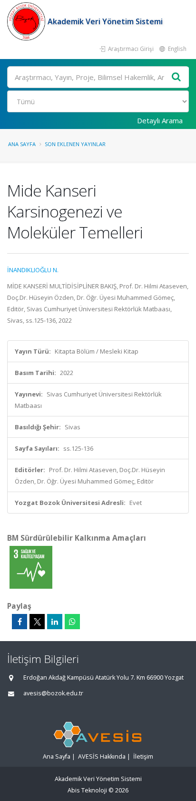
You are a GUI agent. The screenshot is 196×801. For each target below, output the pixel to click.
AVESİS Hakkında (102, 756)
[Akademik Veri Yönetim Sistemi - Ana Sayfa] (27, 21)
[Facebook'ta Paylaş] (19, 621)
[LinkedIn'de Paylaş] (54, 621)
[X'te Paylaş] (37, 621)
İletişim (143, 756)
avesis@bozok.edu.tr (53, 693)
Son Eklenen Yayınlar (75, 144)
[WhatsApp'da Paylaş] (72, 621)
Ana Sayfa (22, 144)
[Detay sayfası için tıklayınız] (31, 567)
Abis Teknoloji (87, 790)
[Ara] (176, 77)
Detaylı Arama (160, 120)
